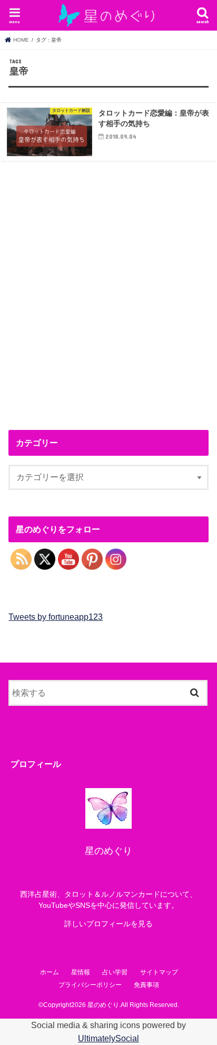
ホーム (49, 972)
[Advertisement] (108, 291)
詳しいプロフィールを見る (108, 923)
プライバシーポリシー (90, 985)
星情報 (80, 972)
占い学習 (114, 972)
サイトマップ (159, 972)
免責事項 (146, 985)
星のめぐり (103, 1005)
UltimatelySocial (108, 1038)
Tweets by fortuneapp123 (55, 616)
